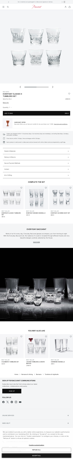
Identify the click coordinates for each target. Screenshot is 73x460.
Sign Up (12, 391)
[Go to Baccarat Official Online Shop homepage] (36, 7)
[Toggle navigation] (3, 7)
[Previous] (4, 348)
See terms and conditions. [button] (61, 124)
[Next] (68, 348)
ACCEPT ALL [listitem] (36, 455)
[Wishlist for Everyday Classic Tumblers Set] (21, 188)
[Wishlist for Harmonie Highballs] (71, 336)
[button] (9, 2)
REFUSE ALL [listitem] (36, 450)
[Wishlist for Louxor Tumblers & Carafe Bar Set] (46, 336)
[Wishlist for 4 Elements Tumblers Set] (21, 336)
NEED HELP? (6, 423)
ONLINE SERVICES (8, 415)
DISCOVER (36, 242)
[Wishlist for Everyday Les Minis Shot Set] (70, 188)
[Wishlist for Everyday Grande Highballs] (46, 188)
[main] (36, 191)
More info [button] (6, 102)
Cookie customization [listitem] (36, 445)
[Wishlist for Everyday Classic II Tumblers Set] (69, 95)
